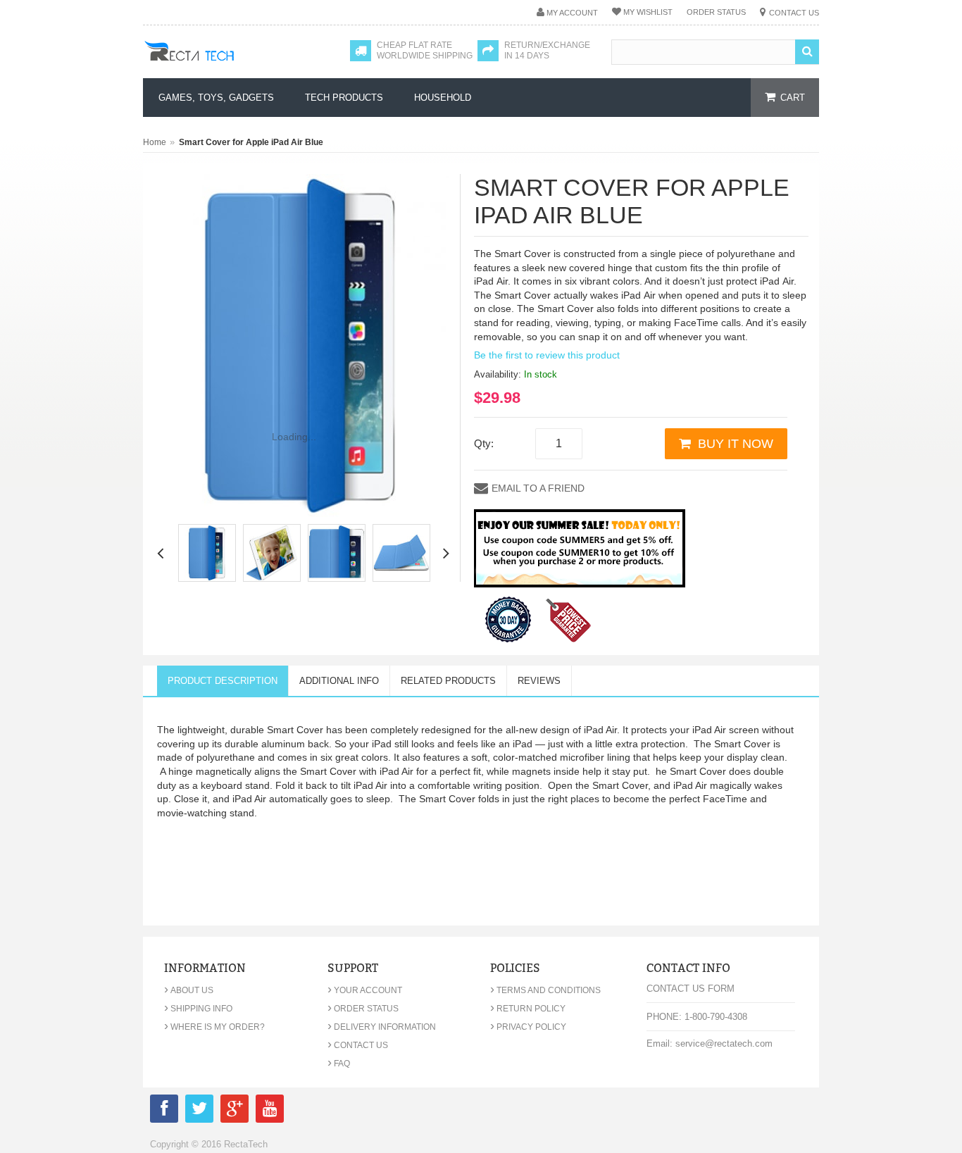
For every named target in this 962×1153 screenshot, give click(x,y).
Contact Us (794, 12)
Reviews (539, 680)
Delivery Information (381, 1027)
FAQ (338, 1063)
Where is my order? (214, 1027)
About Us (188, 990)
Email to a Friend (538, 488)
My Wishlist (648, 12)
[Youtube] (270, 1111)
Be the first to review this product (547, 355)
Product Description (222, 680)
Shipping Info (198, 1009)
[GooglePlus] (234, 1111)
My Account (572, 12)
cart (792, 97)
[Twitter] (199, 1111)
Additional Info (339, 680)
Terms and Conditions (545, 990)
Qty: (484, 443)
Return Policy (528, 1009)
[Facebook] (164, 1111)
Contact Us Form (690, 988)
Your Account (364, 990)
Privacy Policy (528, 1027)
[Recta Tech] (221, 65)
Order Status (716, 12)
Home (154, 142)
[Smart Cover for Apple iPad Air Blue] (207, 553)
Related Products (448, 680)
